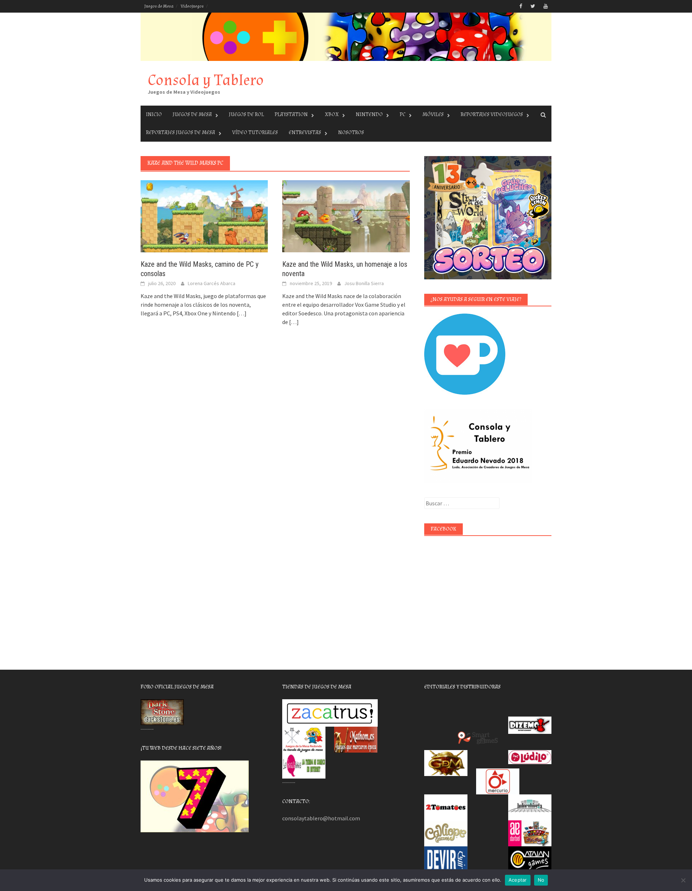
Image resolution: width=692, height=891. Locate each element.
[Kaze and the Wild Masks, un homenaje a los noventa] (345, 215)
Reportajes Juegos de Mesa (180, 132)
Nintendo (369, 114)
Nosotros (351, 132)
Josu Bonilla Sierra (364, 283)
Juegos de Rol (246, 114)
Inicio (154, 114)
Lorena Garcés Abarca (211, 283)
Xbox (332, 114)
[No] (683, 880)
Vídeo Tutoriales (255, 132)
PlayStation (291, 114)
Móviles (433, 114)
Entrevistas (305, 132)
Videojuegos (192, 6)
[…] (241, 313)
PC (402, 114)
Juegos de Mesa (158, 6)
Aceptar (518, 880)
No (541, 880)
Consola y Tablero (206, 80)
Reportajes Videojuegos (492, 114)
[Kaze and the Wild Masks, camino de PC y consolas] (204, 215)
